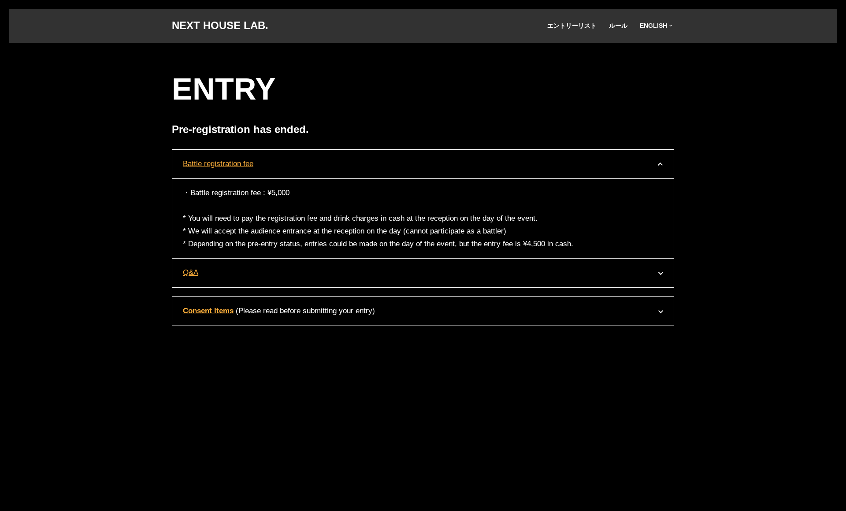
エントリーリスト (572, 25)
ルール (618, 25)
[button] (670, 25)
